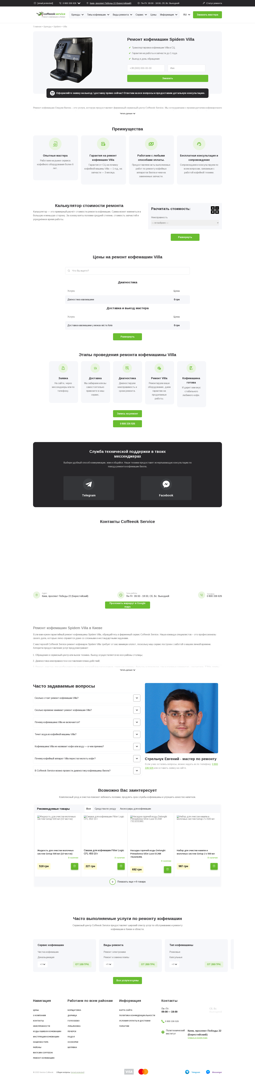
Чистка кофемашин (48, 952)
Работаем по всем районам (90, 1001)
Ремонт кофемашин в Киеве (53, 17)
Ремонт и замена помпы (116, 957)
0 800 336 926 (69, 3)
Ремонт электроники (115, 952)
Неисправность (159, 217)
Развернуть (185, 237)
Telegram (195, 1072)
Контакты (38, 1021)
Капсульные (175, 957)
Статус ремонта (214, 3)
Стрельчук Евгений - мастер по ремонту (180, 759)
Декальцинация (46, 957)
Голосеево (74, 1021)
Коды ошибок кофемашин (47, 1031)
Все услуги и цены (127, 980)
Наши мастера (40, 1042)
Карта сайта (125, 1010)
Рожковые (174, 952)
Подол (71, 1037)
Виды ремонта (121, 15)
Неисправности (41, 1026)
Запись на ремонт (127, 413)
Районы (37, 1047)
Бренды (75, 15)
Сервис (139, 15)
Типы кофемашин (96, 15)
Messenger (217, 1072)
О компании (39, 1015)
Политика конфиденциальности (137, 1015)
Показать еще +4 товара (131, 881)
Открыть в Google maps (197, 1038)
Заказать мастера (207, 14)
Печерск (72, 1031)
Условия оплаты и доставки (134, 1021)
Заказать (167, 78)
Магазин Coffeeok (43, 1053)
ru (185, 15)
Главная (37, 26)
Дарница (72, 1015)
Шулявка (72, 1047)
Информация (167, 15)
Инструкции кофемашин (46, 1037)
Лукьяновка (74, 1026)
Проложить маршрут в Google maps (127, 605)
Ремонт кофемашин (43, 1058)
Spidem (57, 26)
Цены (153, 15)
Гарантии (124, 1026)
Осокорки (73, 1042)
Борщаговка (74, 1010)
